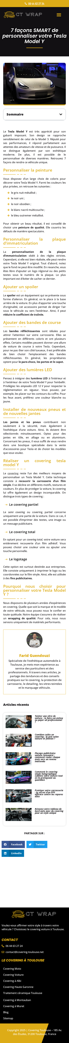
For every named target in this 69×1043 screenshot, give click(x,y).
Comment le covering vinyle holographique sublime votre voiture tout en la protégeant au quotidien (49, 775)
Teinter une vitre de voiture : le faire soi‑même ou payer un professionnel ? (49, 719)
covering (13, 473)
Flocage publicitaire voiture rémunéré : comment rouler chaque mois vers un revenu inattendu (47, 757)
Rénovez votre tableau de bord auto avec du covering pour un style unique (49, 810)
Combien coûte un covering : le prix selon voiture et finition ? (47, 736)
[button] (58, 14)
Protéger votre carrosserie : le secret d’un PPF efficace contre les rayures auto (49, 793)
